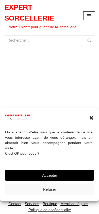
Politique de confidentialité (49, 210)
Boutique (50, 204)
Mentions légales (74, 204)
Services (32, 204)
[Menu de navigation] (89, 15)
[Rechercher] (89, 40)
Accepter (49, 175)
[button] (91, 117)
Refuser (49, 189)
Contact (14, 204)
